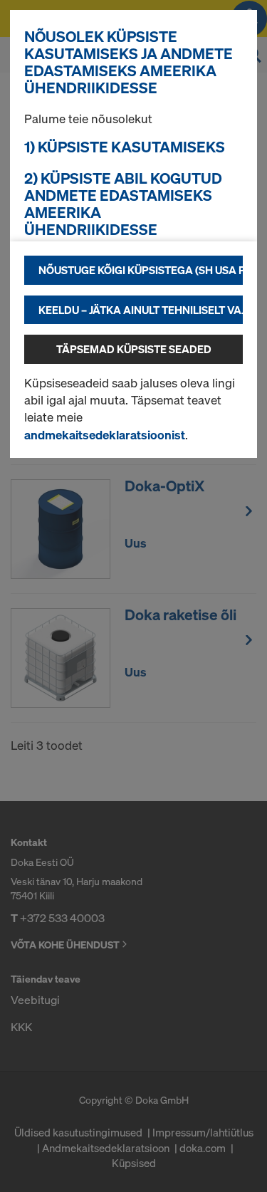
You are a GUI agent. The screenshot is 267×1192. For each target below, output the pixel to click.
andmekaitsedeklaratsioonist (104, 435)
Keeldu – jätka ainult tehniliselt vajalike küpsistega (140, 310)
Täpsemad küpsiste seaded (133, 349)
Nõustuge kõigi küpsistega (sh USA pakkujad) (140, 270)
